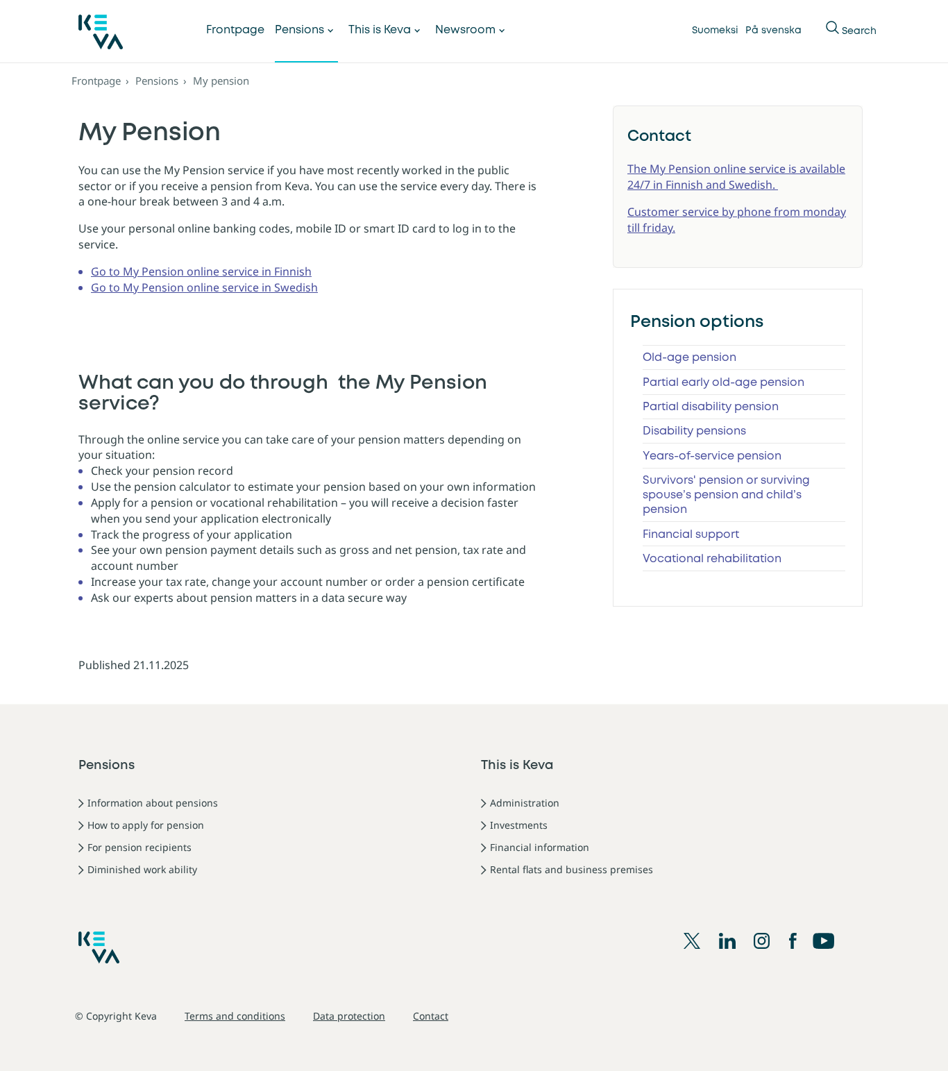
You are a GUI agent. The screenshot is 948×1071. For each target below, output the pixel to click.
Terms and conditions (235, 1015)
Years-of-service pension (712, 456)
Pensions (299, 30)
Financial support (691, 535)
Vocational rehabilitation (712, 559)
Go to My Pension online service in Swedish (204, 287)
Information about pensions (152, 802)
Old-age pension (689, 358)
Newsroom (465, 30)
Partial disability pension (711, 407)
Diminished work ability (142, 869)
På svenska (773, 30)
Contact (430, 1015)
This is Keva (379, 30)
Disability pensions (694, 431)
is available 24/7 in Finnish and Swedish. (736, 176)
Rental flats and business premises (571, 869)
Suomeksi (715, 30)
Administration (524, 802)
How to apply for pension (145, 825)
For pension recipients (139, 847)
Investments (519, 825)
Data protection (349, 1015)
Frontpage (235, 30)
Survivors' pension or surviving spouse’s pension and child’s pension (726, 495)
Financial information (539, 847)
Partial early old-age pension (723, 383)
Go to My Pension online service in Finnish (201, 271)
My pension (221, 80)
